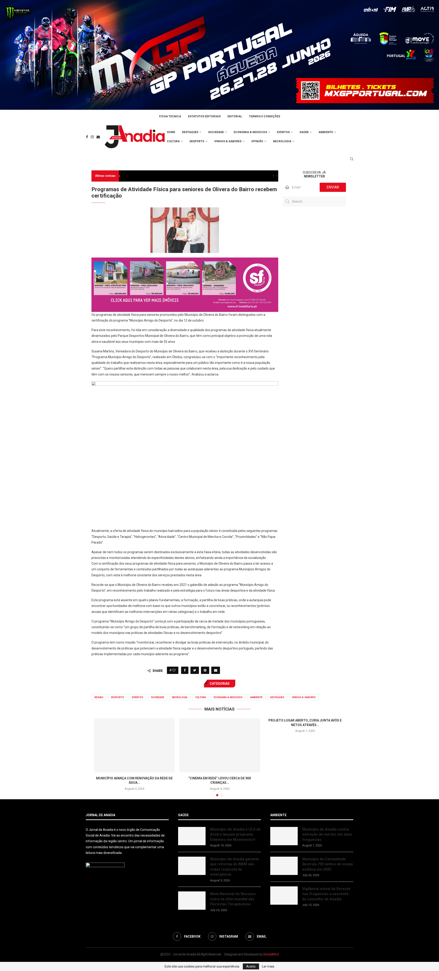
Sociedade (216, 132)
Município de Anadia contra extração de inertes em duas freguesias (327, 834)
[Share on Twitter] (194, 670)
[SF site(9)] (184, 261)
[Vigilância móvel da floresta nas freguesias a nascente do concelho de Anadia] (284, 895)
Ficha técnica (170, 116)
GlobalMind (271, 954)
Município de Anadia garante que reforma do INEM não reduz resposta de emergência (234, 867)
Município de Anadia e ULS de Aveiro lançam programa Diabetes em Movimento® (235, 834)
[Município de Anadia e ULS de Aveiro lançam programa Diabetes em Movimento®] (192, 836)
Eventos (283, 132)
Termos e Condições (264, 116)
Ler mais (268, 966)
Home (171, 132)
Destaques (190, 132)
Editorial (235, 116)
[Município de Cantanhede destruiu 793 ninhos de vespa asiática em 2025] (284, 866)
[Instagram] (92, 137)
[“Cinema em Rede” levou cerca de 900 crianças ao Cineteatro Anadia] (219, 745)
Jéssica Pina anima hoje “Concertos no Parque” (156, 176)
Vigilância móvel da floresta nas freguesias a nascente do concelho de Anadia (326, 894)
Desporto (197, 141)
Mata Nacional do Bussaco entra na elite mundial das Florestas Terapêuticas (233, 899)
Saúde (304, 132)
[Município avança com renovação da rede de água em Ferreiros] (134, 745)
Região (98, 697)
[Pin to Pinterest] (205, 670)
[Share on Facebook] (184, 670)
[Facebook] (87, 137)
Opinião (257, 141)
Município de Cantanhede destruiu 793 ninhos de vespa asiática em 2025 (327, 864)
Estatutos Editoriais (204, 116)
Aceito (251, 966)
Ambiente (326, 132)
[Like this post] (174, 670)
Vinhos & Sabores (227, 141)
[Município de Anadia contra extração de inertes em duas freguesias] (284, 836)
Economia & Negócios (250, 132)
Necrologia (282, 141)
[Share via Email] (215, 670)
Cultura (173, 141)
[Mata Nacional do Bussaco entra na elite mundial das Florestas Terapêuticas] (192, 900)
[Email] (98, 137)
